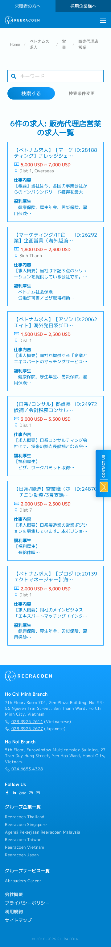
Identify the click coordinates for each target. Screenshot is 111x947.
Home (15, 44)
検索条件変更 (82, 93)
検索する (31, 93)
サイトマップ (18, 920)
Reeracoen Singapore (26, 824)
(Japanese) (38, 728)
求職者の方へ (28, 6)
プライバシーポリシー (27, 903)
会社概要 (14, 894)
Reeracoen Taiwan (23, 839)
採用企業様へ (83, 6)
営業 (64, 44)
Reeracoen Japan (22, 855)
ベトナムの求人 (40, 44)
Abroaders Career (23, 880)
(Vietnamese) (41, 721)
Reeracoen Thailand (24, 816)
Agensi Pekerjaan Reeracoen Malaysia (42, 832)
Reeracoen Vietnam (24, 847)
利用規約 (14, 912)
